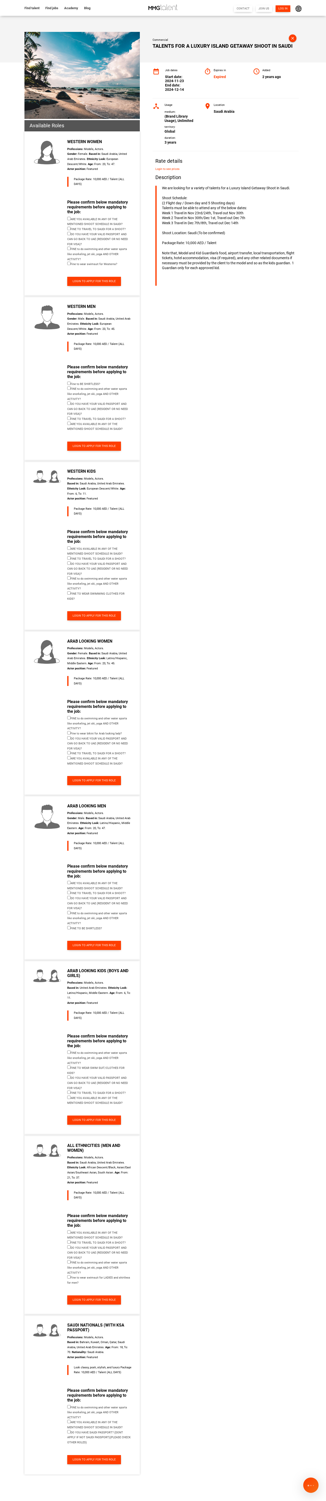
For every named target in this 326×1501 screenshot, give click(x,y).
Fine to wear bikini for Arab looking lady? (96, 733)
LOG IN (283, 8)
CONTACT (243, 8)
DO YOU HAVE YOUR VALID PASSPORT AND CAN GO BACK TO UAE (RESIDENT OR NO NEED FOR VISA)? (97, 239)
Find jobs (51, 8)
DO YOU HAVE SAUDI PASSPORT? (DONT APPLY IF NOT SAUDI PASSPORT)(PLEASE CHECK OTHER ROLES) (99, 1437)
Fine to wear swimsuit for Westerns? (94, 264)
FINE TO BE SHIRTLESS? (86, 928)
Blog (87, 8)
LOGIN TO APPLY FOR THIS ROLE (94, 281)
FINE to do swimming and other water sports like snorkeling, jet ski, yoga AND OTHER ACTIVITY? (97, 254)
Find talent (31, 8)
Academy (71, 8)
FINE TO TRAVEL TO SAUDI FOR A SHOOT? (98, 229)
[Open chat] (311, 1486)
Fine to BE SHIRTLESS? (85, 384)
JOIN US (264, 8)
